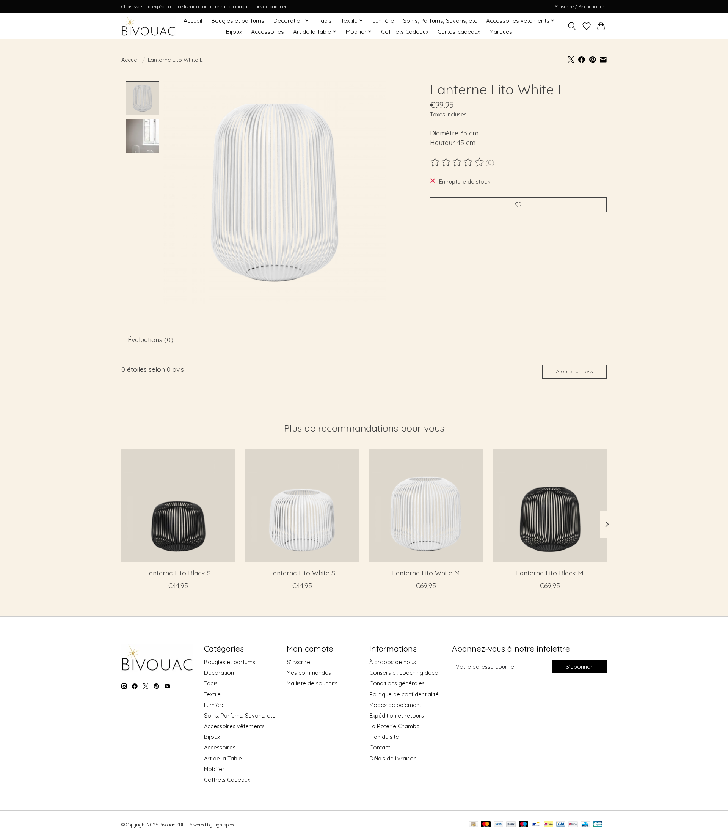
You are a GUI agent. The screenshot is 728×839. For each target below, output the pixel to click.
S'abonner (579, 666)
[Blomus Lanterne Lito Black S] (178, 505)
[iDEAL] (548, 824)
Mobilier (214, 769)
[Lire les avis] (457, 162)
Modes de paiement (395, 705)
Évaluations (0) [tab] (150, 339)
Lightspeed (224, 825)
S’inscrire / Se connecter (579, 6)
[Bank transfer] (511, 824)
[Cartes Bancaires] (597, 824)
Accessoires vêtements (234, 726)
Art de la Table (223, 758)
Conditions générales (397, 683)
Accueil (193, 20)
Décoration (219, 672)
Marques (500, 31)
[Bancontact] (536, 824)
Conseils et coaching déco (403, 672)
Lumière (383, 20)
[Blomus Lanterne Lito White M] (426, 505)
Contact (379, 747)
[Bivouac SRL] (148, 26)
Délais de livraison (393, 758)
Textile (212, 694)
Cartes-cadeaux (459, 31)
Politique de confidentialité (404, 694)
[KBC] (585, 824)
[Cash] (473, 824)
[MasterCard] (486, 824)
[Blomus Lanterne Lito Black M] (550, 505)
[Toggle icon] (571, 26)
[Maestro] (524, 824)
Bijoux (234, 31)
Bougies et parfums (237, 20)
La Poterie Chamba (394, 726)
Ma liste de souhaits (312, 683)
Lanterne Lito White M (426, 573)
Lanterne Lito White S (302, 573)
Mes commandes (309, 672)
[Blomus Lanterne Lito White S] (302, 505)
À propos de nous (392, 662)
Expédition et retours (396, 715)
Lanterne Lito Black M (550, 573)
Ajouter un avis (574, 371)
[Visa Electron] (560, 824)
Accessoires (267, 31)
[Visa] (499, 824)
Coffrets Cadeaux (404, 31)
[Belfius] (573, 824)
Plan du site (384, 736)
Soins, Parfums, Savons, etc (440, 20)
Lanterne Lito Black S (178, 573)
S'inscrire (298, 662)
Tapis (325, 20)
